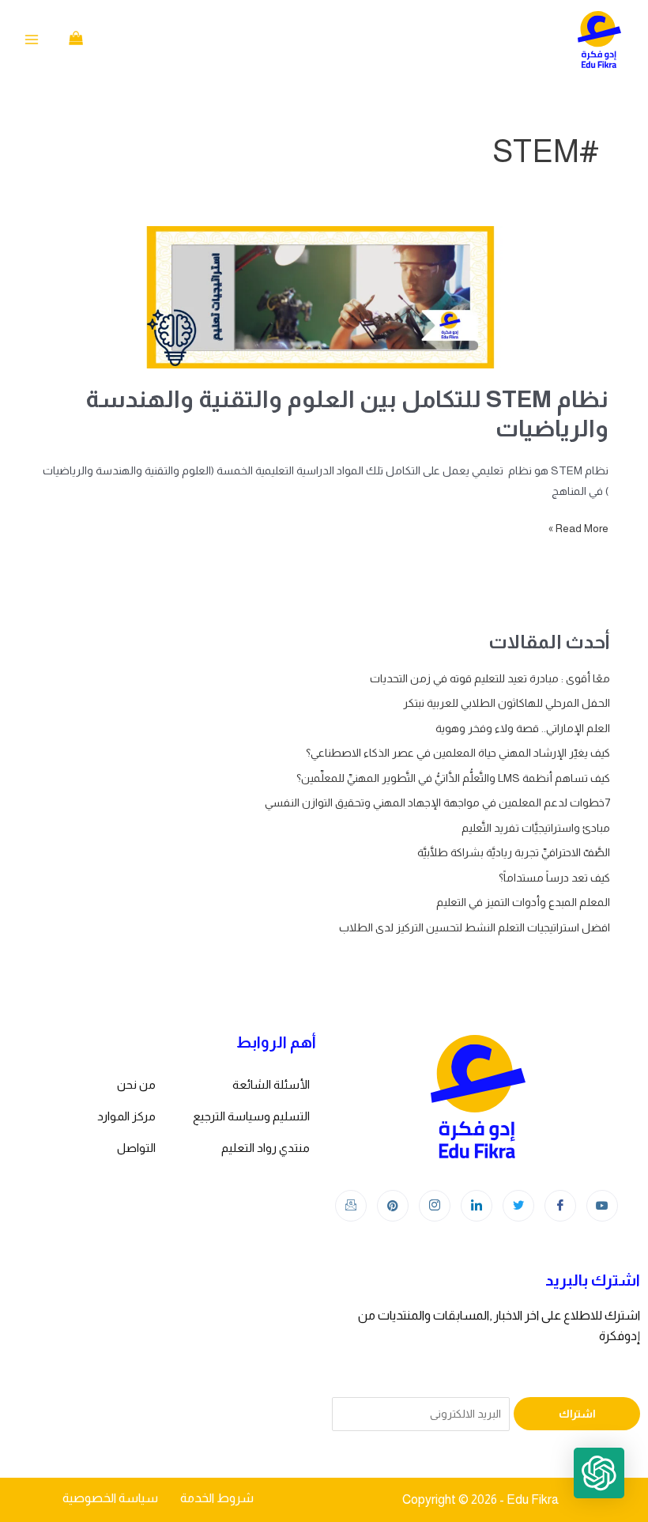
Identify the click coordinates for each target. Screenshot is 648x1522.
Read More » (578, 526)
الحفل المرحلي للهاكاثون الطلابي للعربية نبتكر (506, 703)
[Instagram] (434, 1206)
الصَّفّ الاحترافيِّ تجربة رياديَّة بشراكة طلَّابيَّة (513, 852)
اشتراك (577, 1413)
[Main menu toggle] (31, 39)
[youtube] (602, 1206)
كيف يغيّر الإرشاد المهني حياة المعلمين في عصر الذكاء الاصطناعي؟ (458, 752)
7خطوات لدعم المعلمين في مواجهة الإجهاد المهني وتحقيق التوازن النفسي (437, 802)
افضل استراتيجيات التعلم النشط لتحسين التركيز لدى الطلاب (474, 927)
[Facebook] (560, 1206)
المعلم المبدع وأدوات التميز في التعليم (523, 902)
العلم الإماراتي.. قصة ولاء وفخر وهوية (522, 728)
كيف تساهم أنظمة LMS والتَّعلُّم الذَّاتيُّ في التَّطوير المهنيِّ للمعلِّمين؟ (453, 778)
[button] (599, 1473)
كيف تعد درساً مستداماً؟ (554, 877)
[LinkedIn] (476, 1206)
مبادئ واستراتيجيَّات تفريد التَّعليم (536, 827)
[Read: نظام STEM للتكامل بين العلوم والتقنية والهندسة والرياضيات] (324, 297)
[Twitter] (518, 1206)
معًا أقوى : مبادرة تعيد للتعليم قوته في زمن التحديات (490, 678)
